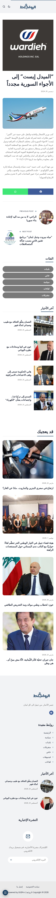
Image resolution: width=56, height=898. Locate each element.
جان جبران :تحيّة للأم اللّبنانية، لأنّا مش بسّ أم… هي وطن (29, 661)
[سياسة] (28, 282)
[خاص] (28, 276)
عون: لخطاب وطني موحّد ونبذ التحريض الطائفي (28, 605)
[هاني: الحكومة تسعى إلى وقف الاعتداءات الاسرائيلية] (43, 375)
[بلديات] (28, 269)
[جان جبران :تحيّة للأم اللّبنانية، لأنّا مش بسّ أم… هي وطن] (28, 631)
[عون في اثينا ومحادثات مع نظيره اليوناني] (43, 350)
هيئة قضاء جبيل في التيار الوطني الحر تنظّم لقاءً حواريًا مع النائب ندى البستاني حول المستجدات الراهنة (29, 546)
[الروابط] (28, 6)
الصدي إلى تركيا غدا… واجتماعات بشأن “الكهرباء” (18, 398)
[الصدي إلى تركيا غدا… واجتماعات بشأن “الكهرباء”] (43, 400)
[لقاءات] (28, 289)
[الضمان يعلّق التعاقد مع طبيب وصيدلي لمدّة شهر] (43, 325)
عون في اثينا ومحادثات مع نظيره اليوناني (19, 348)
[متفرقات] (28, 295)
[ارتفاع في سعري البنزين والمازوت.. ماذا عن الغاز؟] (28, 459)
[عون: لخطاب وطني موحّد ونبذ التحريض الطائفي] (28, 576)
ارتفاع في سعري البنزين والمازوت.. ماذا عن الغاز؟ (28, 488)
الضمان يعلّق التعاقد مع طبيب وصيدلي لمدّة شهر (17, 323)
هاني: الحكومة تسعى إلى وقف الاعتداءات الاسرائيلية (18, 373)
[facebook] (51, 713)
